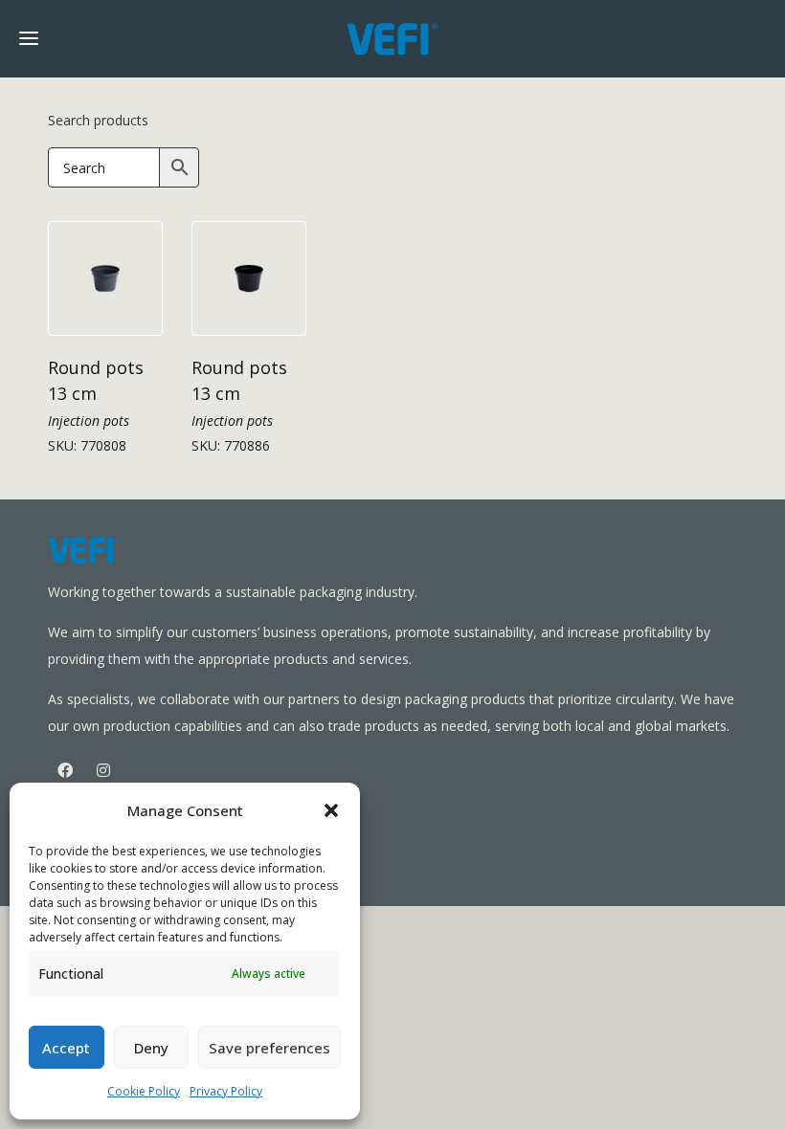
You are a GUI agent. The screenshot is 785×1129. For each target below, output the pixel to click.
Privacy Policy (226, 1091)
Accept (66, 1047)
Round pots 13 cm (96, 380)
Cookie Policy (143, 1091)
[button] (331, 810)
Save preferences (269, 1047)
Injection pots (88, 420)
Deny (151, 1047)
